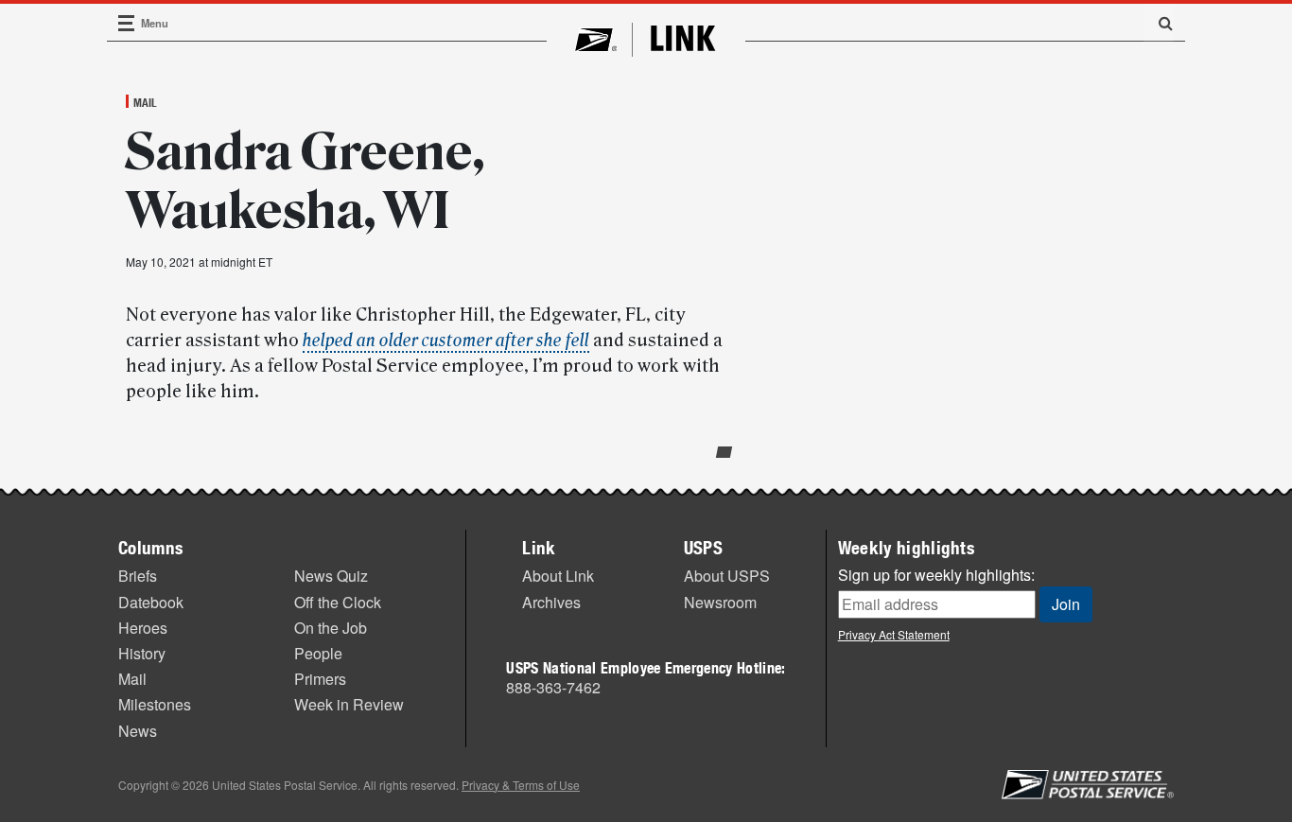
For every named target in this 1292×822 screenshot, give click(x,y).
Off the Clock (337, 602)
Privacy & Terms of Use (521, 785)
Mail (145, 102)
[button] (1159, 23)
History (142, 653)
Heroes (142, 627)
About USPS (727, 575)
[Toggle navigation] (126, 23)
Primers (320, 679)
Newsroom (720, 602)
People (318, 653)
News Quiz (331, 575)
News (137, 731)
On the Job (330, 627)
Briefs (137, 575)
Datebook (150, 602)
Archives (551, 602)
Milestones (154, 704)
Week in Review (349, 704)
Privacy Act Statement (894, 634)
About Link (558, 575)
